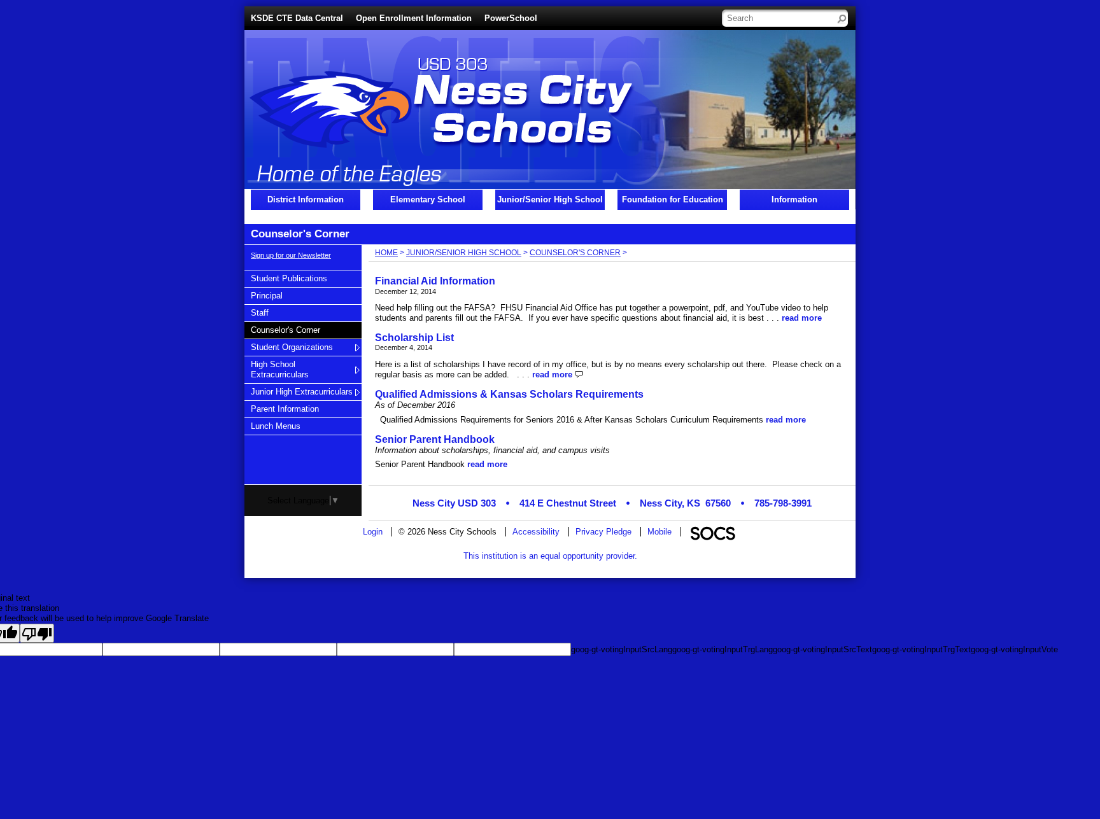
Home (386, 252)
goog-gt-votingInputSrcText (822, 649)
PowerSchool (510, 18)
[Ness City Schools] (354, 127)
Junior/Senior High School (463, 252)
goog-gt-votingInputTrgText (921, 649)
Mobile (659, 531)
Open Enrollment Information (414, 18)
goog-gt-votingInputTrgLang (722, 649)
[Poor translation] (37, 633)
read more (802, 318)
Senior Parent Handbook (435, 439)
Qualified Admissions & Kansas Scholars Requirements (509, 394)
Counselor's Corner (575, 252)
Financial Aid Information (435, 281)
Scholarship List (414, 337)
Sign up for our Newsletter (291, 255)
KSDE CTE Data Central (297, 18)
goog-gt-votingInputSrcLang (621, 649)
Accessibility (536, 531)
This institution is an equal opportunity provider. (550, 556)
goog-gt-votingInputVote (1014, 649)
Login (373, 531)
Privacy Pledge (603, 531)
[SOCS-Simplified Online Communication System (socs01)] (712, 531)
